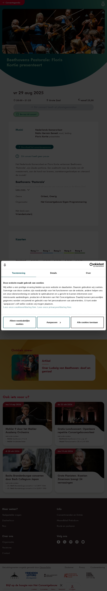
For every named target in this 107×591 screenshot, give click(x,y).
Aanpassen (52, 322)
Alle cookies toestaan (87, 322)
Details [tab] (53, 273)
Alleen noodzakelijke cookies (20, 322)
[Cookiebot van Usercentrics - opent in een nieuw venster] (91, 265)
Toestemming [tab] (18, 273)
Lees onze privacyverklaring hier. (54, 307)
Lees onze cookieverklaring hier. (20, 307)
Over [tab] (88, 273)
